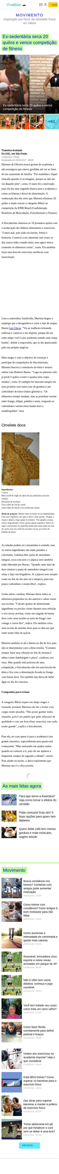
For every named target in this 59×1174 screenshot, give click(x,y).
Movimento (29, 15)
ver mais (27, 1145)
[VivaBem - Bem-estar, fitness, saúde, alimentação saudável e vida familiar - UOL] (14, 4)
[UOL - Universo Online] (24, 5)
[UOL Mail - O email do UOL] (41, 5)
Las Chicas (15, 328)
